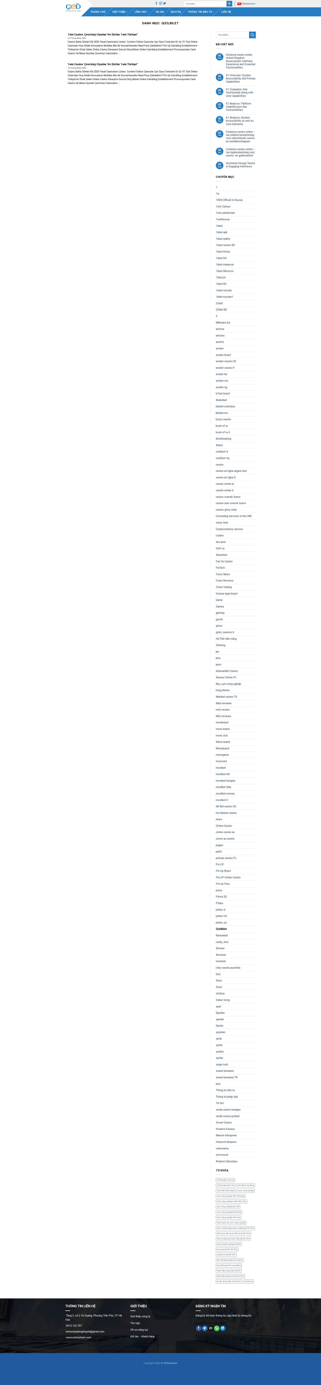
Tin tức (220, 1103)
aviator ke (221, 374)
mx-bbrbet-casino (226, 813)
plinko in (221, 909)
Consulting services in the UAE (234, 516)
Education (221, 554)
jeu (217, 651)
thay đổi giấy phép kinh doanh (230, 1260)
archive (220, 329)
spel (218, 1006)
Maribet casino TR (226, 696)
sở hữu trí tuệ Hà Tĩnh (226, 1255)
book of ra (222, 425)
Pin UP (220, 864)
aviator (220, 348)
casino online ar (225, 483)
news (219, 819)
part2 (219, 851)
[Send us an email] (210, 1328)
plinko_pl (221, 922)
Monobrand (222, 748)
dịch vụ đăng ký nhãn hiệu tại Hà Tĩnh (233, 1239)
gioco (219, 625)
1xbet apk (221, 232)
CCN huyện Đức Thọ (226, 1185)
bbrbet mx (222, 413)
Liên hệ (226, 12)
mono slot (222, 735)
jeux (218, 658)
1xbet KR (221, 258)
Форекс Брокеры (227, 1161)
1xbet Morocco (225, 271)
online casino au (225, 832)
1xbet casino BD (225, 245)
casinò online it (224, 490)
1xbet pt (221, 277)
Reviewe (221, 954)
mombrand (222, 722)
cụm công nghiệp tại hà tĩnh (229, 1212)
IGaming (220, 645)
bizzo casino (223, 419)
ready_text (222, 942)
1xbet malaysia (225, 264)
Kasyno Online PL (226, 677)
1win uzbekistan (225, 212)
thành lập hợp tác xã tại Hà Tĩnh (230, 1276)
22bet (219, 303)
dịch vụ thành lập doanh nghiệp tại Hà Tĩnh (235, 1228)
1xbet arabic (223, 238)
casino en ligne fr (226, 477)
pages (219, 845)
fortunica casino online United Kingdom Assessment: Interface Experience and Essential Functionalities (240, 61)
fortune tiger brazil (226, 593)
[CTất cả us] (217, 1328)
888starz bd (223, 322)
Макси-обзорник (226, 1135)
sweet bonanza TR (227, 1077)
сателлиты (222, 1148)
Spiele (219, 1025)
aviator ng (221, 387)
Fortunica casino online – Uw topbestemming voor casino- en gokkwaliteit (240, 152)
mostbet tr (222, 800)
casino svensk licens (228, 496)
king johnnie (223, 690)
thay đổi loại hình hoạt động (229, 1265)
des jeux (221, 542)
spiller (219, 1058)
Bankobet (221, 400)
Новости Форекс (226, 1141)
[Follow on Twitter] (164, 4)
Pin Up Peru (223, 883)
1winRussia (222, 219)
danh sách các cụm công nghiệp (231, 1223)
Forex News (223, 574)
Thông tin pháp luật (227, 1096)
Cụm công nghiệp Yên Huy (228, 1217)
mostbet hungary (225, 780)
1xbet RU (221, 283)
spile (219, 1038)
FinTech (220, 567)
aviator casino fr (225, 367)
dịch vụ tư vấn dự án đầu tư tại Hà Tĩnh (233, 1233)
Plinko (219, 903)
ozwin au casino (225, 838)
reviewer (221, 961)
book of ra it (223, 432)
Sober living (223, 1000)
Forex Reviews (224, 580)
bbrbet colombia (225, 406)
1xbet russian (224, 290)
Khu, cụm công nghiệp (228, 683)
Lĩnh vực (141, 11)
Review (220, 948)
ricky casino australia (228, 967)
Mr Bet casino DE (226, 806)
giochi (219, 619)
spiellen (220, 1032)
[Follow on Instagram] (160, 4)
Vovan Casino (224, 1122)
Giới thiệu (119, 11)
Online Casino (224, 825)
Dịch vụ (176, 12)
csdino (220, 535)
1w (217, 193)
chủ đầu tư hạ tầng (246, 1185)
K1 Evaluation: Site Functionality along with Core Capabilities (239, 92)
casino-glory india (226, 509)
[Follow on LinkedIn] (223, 1328)
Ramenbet (222, 935)
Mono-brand (223, 741)
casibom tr (222, 451)
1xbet (219, 225)
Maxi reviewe (224, 703)
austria (220, 341)
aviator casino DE (226, 361)
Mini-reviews (223, 716)
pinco (219, 890)
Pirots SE (221, 896)
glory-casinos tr (225, 632)
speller (220, 1019)
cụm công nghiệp (246, 1191)
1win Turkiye (223, 206)
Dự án (160, 12)
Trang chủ (98, 12)
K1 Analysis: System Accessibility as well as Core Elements (240, 121)
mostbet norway (225, 793)
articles (220, 335)
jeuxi (218, 664)
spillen (220, 1051)
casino (220, 464)
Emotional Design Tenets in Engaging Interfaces (240, 165)
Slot (218, 974)
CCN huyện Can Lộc (225, 1180)
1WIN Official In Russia (229, 200)
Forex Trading (224, 587)
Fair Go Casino (224, 561)
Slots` (219, 987)
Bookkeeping (223, 438)
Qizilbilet (221, 929)
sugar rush (222, 1064)
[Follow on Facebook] (156, 4)
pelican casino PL (226, 858)
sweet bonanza (225, 1070)
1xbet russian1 (224, 296)
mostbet (221, 767)
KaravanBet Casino (227, 671)
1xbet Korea (223, 251)
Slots (219, 980)
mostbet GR (223, 774)
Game (219, 600)
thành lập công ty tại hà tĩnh (229, 1271)
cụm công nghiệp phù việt (228, 1207)
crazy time (222, 522)
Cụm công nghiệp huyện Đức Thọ (231, 1201)
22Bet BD (221, 309)
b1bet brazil (223, 393)
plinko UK (221, 916)
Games (220, 606)
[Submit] (229, 4)
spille (219, 1045)
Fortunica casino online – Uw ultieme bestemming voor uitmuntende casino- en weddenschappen (240, 136)
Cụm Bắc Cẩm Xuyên (226, 1191)
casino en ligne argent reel (231, 471)
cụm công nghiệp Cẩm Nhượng (230, 1196)
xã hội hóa (248, 1281)
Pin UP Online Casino (228, 877)
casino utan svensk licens (231, 503)
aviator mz (222, 380)
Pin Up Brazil (223, 871)
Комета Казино (225, 1129)
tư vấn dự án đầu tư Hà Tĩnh (229, 1281)
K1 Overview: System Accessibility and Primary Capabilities (241, 78)
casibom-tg (222, 458)
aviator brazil (223, 355)
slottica (220, 993)
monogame (222, 754)
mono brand (223, 729)
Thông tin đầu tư (200, 11)
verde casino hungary (228, 1109)
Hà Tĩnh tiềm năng (226, 638)
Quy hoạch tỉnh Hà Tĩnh (227, 1249)
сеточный (222, 1154)
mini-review (223, 709)
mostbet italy (223, 787)
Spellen (220, 1012)
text (218, 1083)
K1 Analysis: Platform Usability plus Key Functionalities (238, 106)
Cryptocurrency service (229, 529)
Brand (219, 445)
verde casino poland (227, 1116)
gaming (220, 612)
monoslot (221, 761)
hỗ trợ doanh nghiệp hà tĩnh (229, 1244)
